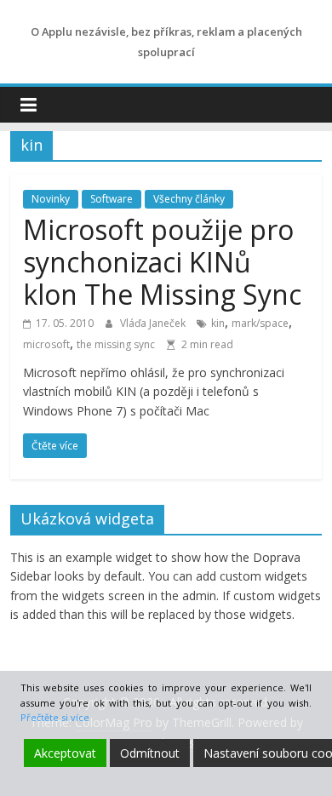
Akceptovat (65, 753)
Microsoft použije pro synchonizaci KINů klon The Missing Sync (162, 262)
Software (111, 199)
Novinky (50, 199)
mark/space (260, 323)
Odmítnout (150, 753)
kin (218, 323)
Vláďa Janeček (154, 323)
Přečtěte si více (54, 717)
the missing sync (116, 344)
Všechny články (189, 199)
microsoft (46, 344)
